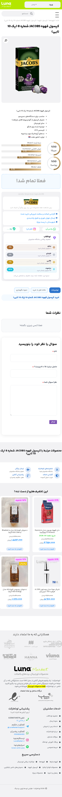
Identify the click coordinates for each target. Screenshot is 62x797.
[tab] (55, 290)
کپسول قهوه (42, 20)
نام (54, 351)
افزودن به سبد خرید (47, 549)
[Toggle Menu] (57, 17)
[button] (5, 40)
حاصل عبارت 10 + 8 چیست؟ (44, 366)
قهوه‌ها (52, 20)
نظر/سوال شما (50, 382)
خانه (57, 20)
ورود (51, 4)
